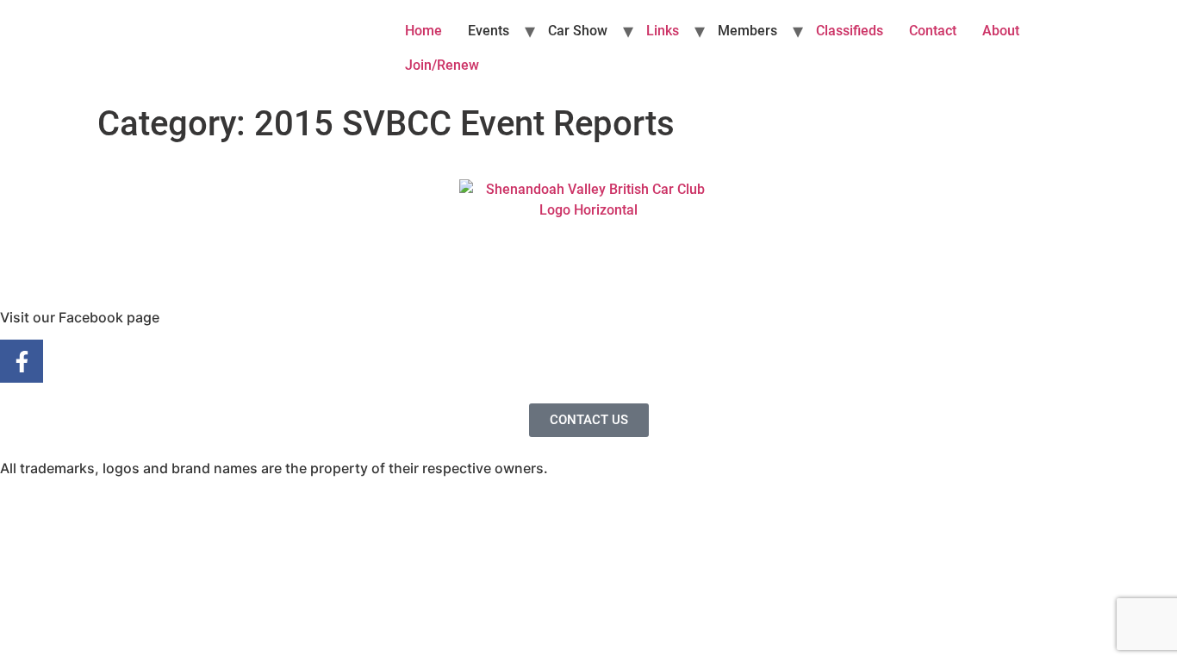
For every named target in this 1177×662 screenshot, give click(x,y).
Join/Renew (442, 65)
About (1000, 30)
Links (662, 30)
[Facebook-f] (21, 361)
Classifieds (849, 30)
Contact (932, 30)
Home (423, 30)
